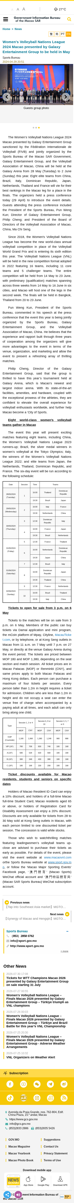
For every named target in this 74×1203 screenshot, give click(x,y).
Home (6, 29)
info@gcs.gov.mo (19, 1123)
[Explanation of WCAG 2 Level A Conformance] (65, 1196)
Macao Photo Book (20, 1160)
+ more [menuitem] (64, 951)
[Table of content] (5, 19)
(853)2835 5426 (45, 1128)
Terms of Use (52, 1160)
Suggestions (52, 1139)
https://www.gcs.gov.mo (23, 1119)
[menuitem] (37, 931)
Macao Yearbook (19, 1153)
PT (63, 34)
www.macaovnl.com (57, 857)
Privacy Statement (55, 1153)
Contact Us (51, 1146)
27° (62, 9)
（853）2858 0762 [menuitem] (22, 936)
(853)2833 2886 (18, 1128)
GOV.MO (13, 1139)
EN (69, 34)
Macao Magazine (19, 1146)
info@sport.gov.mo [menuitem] (23, 941)
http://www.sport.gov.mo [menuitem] (27, 946)
